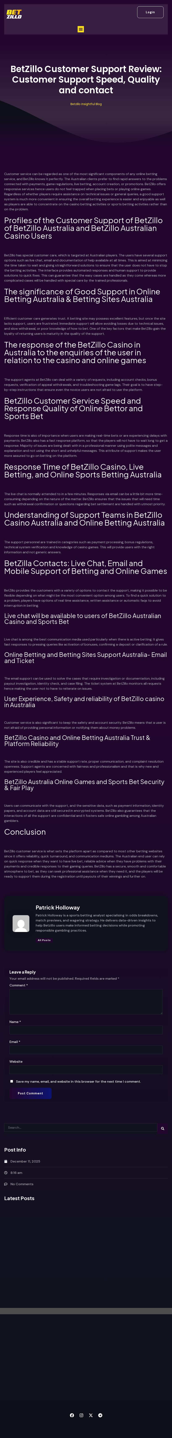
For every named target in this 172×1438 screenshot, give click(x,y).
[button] (81, 29)
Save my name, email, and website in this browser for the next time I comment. (78, 1081)
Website (15, 1061)
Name (15, 1022)
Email (14, 1042)
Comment (18, 985)
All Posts (44, 940)
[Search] (162, 1128)
